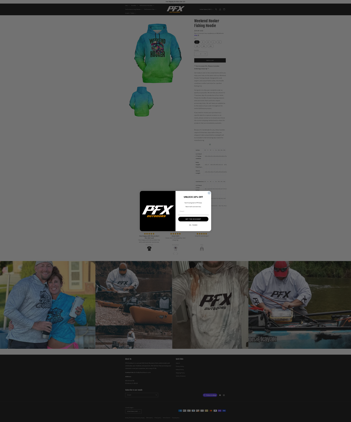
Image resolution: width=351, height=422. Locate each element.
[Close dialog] (209, 193)
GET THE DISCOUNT (193, 219)
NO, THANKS (193, 225)
